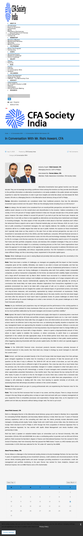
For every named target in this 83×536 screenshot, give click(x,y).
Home (6, 133)
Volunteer (11, 43)
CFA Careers (14, 73)
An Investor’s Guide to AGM (17, 84)
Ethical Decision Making (16, 88)
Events (12, 52)
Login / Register (14, 102)
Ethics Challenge (13, 57)
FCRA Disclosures (14, 34)
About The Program (14, 48)
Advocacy (13, 80)
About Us (13, 23)
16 (70, 501)
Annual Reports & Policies (19, 33)
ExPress (10, 68)
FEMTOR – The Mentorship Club (18, 78)
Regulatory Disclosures (16, 31)
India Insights (12, 82)
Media (10, 30)
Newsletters (14, 104)
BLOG (11, 64)
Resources (13, 90)
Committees (12, 28)
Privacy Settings (8, 532)
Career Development (15, 75)
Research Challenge (14, 55)
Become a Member (14, 40)
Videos (10, 61)
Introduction (12, 26)
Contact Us (11, 35)
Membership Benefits (15, 41)
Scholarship (12, 50)
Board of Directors (14, 27)
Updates (10, 71)
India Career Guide (14, 77)
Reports (10, 85)
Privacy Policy (43, 526)
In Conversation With (15, 70)
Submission (12, 87)
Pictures (10, 63)
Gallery (12, 59)
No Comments (74, 151)
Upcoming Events (14, 54)
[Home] (40, 118)
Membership (14, 37)
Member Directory (14, 44)
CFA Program (14, 46)
